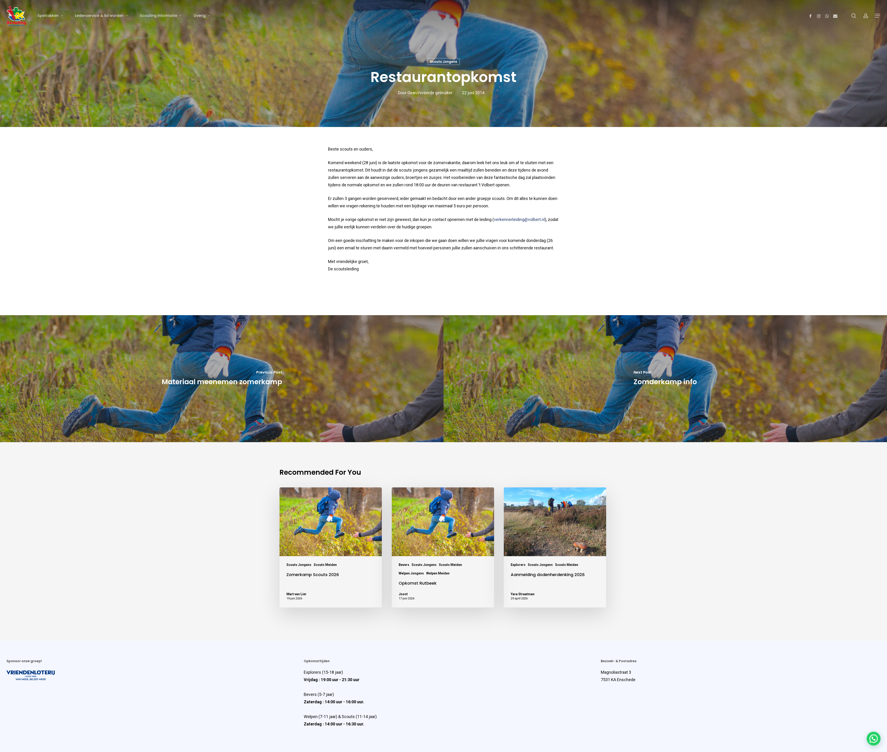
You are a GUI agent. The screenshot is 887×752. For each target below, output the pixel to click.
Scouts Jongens (443, 61)
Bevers (404, 565)
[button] (874, 739)
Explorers (518, 565)
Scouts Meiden (325, 565)
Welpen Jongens (411, 573)
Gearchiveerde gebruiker (430, 92)
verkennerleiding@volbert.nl (519, 219)
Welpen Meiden (438, 573)
